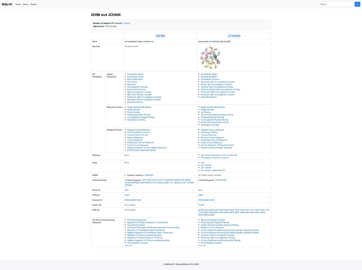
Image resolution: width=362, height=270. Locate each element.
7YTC (267, 209)
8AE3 (226, 212)
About (25, 4)
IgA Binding (205, 112)
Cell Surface (132, 81)
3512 (200, 190)
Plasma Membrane (135, 79)
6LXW (211, 209)
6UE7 (216, 209)
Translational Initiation (136, 225)
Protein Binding (133, 112)
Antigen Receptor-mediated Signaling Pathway (220, 225)
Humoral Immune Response (212, 137)
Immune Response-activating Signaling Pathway (221, 240)
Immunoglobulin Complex (137, 86)
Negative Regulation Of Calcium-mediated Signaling (148, 240)
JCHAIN (234, 35)
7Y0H (247, 209)
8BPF (237, 212)
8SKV (262, 212)
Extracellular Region (135, 74)
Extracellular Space (135, 76)
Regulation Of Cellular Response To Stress (144, 237)
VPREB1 (190, 182)
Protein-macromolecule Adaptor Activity (217, 114)
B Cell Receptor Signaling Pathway (141, 150)
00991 (200, 195)
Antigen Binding (133, 109)
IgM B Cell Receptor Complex (139, 94)
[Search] (357, 4)
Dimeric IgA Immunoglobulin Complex (216, 84)
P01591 (201, 204)
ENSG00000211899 (133, 200)
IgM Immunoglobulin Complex (139, 92)
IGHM (160, 35)
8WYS (206, 215)
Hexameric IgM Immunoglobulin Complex (144, 99)
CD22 (149, 180)
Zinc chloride (206, 167)
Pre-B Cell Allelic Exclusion (138, 132)
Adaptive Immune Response (138, 129)
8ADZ (211, 212)
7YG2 (257, 209)
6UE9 (226, 209)
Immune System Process (137, 134)
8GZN (242, 212)
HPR (182, 180)
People (33, 4)
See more (128, 245)
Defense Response (135, 137)
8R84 (252, 212)
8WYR (201, 215)
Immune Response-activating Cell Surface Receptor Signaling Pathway (230, 232)
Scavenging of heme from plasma (215, 157)
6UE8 (221, 209)
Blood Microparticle (135, 102)
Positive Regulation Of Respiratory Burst (217, 145)
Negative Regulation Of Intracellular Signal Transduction (150, 232)
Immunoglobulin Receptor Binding (141, 117)
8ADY (206, 212)
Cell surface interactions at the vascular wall (219, 155)
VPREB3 (128, 185)
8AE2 (221, 212)
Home (18, 4)
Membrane (131, 84)
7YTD (200, 212)
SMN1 (166, 182)
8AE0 (216, 212)
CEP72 (161, 180)
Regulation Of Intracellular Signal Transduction (146, 230)
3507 (127, 190)
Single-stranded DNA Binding (139, 107)
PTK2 (154, 182)
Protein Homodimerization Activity (215, 122)
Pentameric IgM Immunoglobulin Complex (144, 97)
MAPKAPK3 (146, 182)
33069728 (149, 175)
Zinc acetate (206, 165)
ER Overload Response (136, 219)
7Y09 (242, 209)
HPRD (107, 26)
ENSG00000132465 (206, 200)
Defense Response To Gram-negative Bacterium (147, 147)
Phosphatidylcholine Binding (138, 114)
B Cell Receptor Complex (211, 242)
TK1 (171, 182)
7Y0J (252, 209)
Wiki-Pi (7, 4)
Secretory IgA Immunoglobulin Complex (217, 86)
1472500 (126, 23)
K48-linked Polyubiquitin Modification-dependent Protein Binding (153, 227)
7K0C (237, 209)
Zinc (202, 162)
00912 (127, 195)
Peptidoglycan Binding (136, 119)
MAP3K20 (136, 182)
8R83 (247, 212)
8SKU (257, 212)
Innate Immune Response (137, 145)
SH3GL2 (160, 182)
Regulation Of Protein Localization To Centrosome (147, 222)
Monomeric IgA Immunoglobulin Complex (218, 81)
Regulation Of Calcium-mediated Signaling (144, 235)
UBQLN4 (177, 182)
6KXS (200, 209)
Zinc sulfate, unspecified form (213, 170)
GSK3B (177, 180)
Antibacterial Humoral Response (140, 142)
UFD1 (184, 182)
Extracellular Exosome (136, 89)
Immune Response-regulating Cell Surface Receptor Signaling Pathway (230, 230)
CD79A (155, 180)
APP (144, 180)
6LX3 (206, 209)
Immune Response (135, 140)
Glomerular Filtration (209, 132)
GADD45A (169, 180)
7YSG (262, 209)
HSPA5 (188, 180)
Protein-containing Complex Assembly (216, 147)
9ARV (212, 215)
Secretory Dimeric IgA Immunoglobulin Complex (220, 89)
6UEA (231, 209)
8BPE (231, 212)
